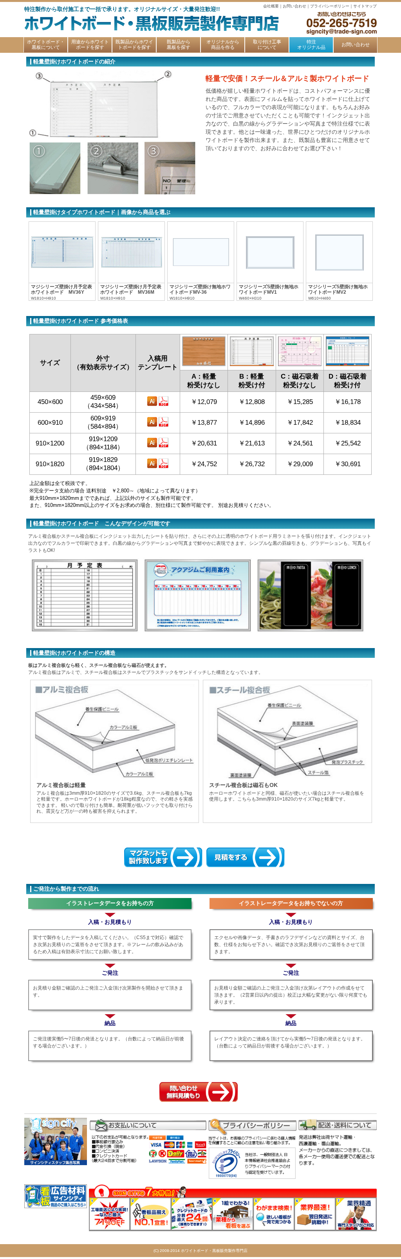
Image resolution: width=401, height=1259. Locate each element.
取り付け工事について (267, 44)
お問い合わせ (294, 6)
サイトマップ (365, 6)
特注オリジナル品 (311, 44)
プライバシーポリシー (329, 6)
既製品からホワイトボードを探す (134, 44)
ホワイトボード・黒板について (46, 44)
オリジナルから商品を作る (222, 44)
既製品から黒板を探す (178, 44)
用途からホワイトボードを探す (90, 44)
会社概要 (271, 6)
